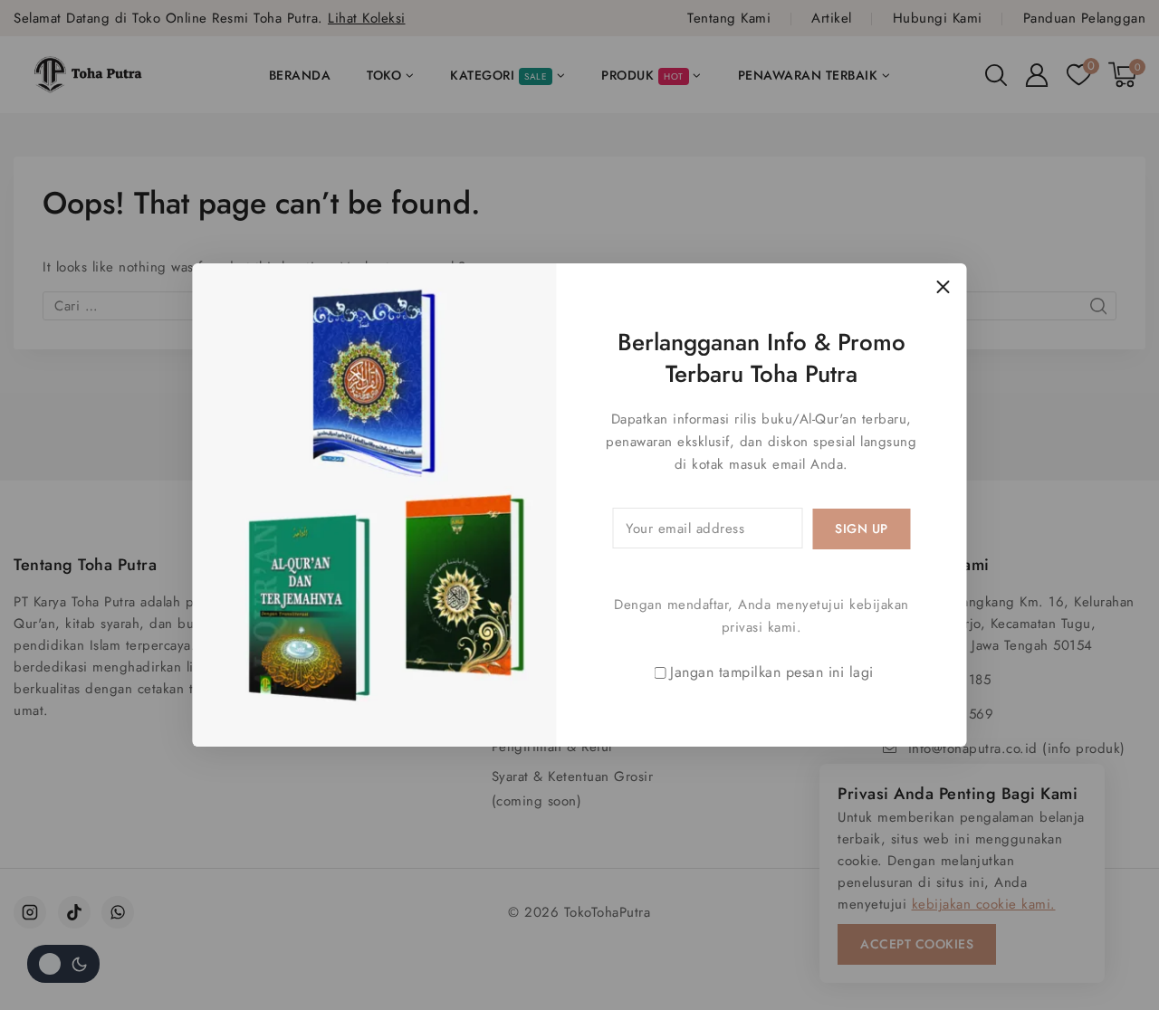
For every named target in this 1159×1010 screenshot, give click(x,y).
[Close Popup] (943, 286)
